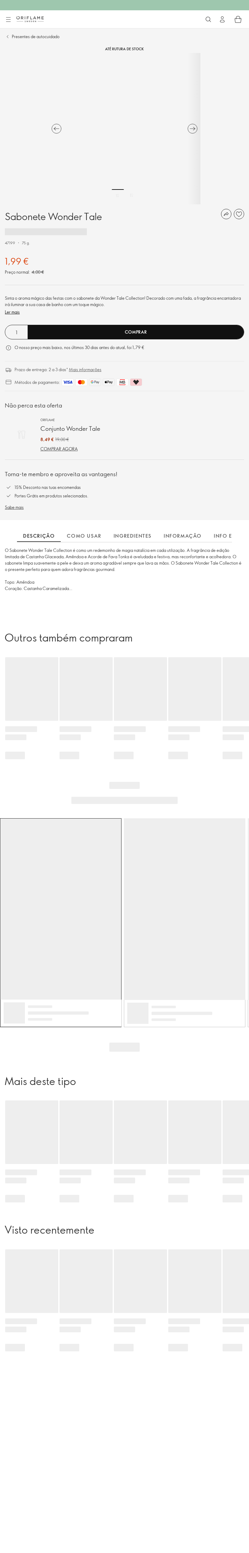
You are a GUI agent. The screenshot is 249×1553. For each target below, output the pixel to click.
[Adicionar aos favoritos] (239, 214)
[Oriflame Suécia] (30, 19)
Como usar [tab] (84, 536)
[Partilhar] (226, 214)
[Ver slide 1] (118, 195)
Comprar (136, 332)
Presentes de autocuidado (36, 36)
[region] (124, 128)
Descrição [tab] (39, 536)
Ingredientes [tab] (133, 536)
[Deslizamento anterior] (56, 129)
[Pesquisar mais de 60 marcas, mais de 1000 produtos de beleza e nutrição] (208, 19)
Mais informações (85, 369)
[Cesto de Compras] (238, 19)
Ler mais (12, 312)
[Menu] (8, 19)
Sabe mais (14, 507)
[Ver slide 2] (131, 195)
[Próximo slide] (192, 129)
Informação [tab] (183, 536)
